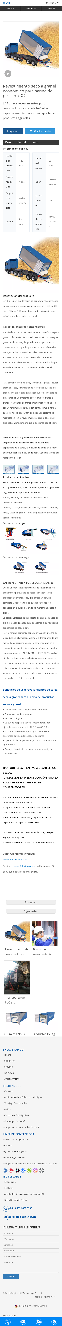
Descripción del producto (22, 142)
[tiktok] (17, 1170)
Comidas (8, 1091)
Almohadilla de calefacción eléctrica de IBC (24, 1194)
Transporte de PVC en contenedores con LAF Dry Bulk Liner (16, 1000)
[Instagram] (35, 1170)
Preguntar (12, 131)
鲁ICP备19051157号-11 (46, 1297)
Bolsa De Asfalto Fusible (15, 1200)
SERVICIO (8, 1067)
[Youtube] (11, 1170)
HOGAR (10, 8)
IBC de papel (10, 1182)
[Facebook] (23, 1170)
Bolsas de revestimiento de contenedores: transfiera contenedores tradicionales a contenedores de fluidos (44, 952)
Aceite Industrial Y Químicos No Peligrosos (24, 1097)
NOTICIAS (9, 1073)
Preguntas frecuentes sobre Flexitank (21, 1127)
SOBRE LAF (9, 1061)
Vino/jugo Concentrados (15, 1103)
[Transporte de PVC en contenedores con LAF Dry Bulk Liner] (17, 977)
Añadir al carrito (42, 131)
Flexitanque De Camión (15, 1121)
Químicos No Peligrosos (17, 1034)
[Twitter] (41, 1170)
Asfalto (7, 1109)
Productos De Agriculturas (45, 1034)
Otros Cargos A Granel (14, 1157)
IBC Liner (8, 1188)
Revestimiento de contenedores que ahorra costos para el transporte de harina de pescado (16, 952)
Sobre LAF (31, 8)
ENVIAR (10, 1276)
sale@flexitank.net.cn (22, 1216)
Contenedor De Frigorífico (16, 1115)
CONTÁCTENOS (11, 1079)
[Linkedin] (5, 1170)
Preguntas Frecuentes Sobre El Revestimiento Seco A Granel (31, 1163)
